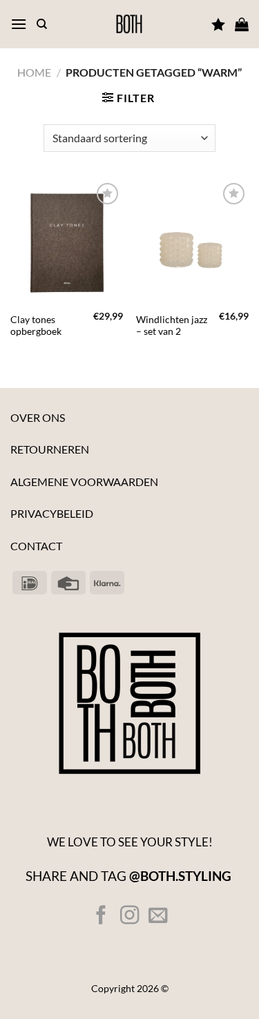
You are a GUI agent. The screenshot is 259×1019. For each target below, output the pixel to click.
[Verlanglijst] (218, 24)
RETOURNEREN (49, 449)
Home (34, 72)
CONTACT (36, 545)
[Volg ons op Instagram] (129, 916)
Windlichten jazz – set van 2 (171, 326)
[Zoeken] (42, 24)
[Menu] (18, 24)
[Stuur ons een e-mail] (157, 916)
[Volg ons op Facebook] (101, 916)
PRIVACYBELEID (51, 513)
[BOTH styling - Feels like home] (129, 24)
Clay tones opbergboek (35, 326)
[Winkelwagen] (242, 24)
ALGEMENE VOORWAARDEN (84, 481)
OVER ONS (37, 417)
